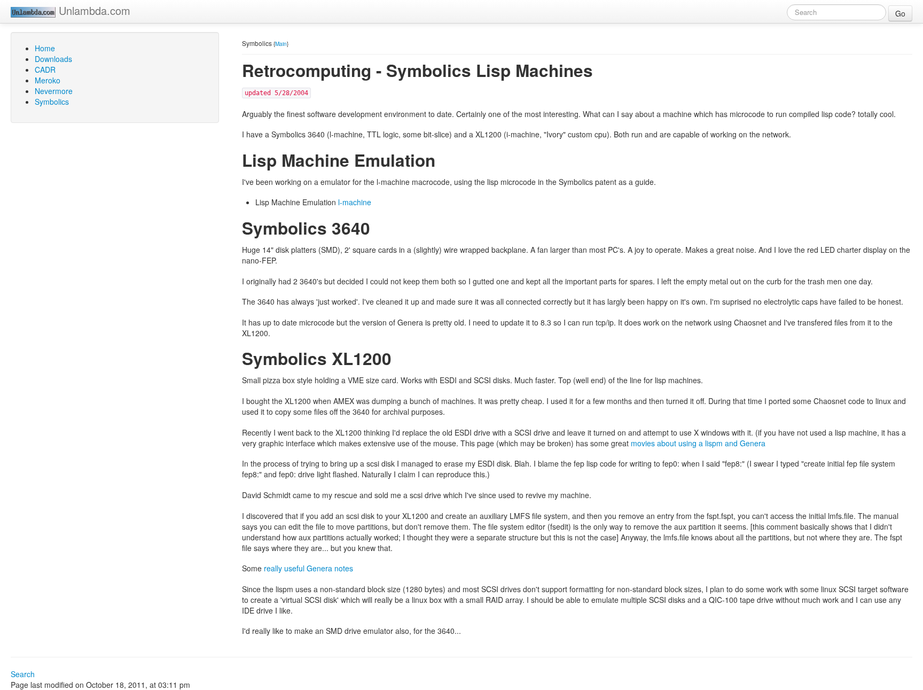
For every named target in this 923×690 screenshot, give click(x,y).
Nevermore (54, 91)
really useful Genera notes (308, 568)
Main (281, 44)
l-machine (354, 202)
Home (45, 48)
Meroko (47, 80)
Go (900, 13)
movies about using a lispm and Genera (698, 443)
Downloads (53, 58)
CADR (45, 69)
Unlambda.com (93, 10)
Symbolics (52, 101)
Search (23, 674)
